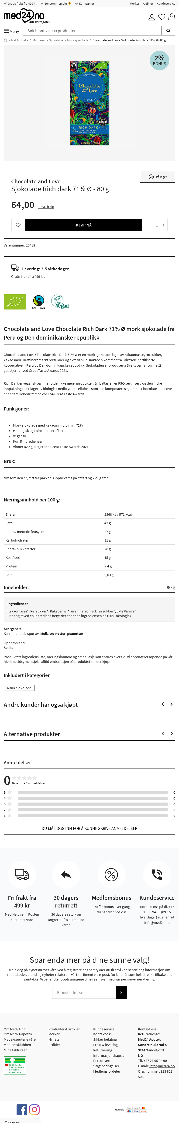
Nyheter (54, 1039)
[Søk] (168, 30)
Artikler (148, 3)
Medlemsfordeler (106, 1071)
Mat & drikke (19, 40)
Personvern (102, 1060)
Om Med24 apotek (18, 1034)
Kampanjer (86, 3)
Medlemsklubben (17, 1044)
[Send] (121, 992)
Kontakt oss (102, 1034)
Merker (134, 3)
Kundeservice (166, 3)
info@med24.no (162, 1066)
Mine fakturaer (15, 1050)
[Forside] (5, 40)
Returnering (102, 1050)
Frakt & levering (105, 1044)
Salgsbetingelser (106, 1066)
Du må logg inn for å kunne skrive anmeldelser (89, 828)
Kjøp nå (84, 225)
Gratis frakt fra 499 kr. (22, 3)
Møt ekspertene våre (20, 1039)
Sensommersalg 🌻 (58, 3)
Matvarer (39, 40)
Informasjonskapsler (109, 1055)
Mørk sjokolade (77, 40)
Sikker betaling (105, 1039)
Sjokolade (56, 40)
